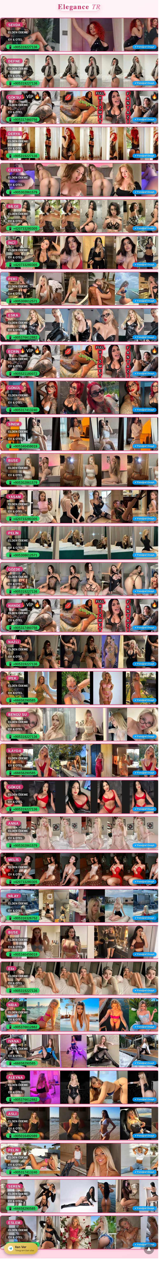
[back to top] (149, 1249)
